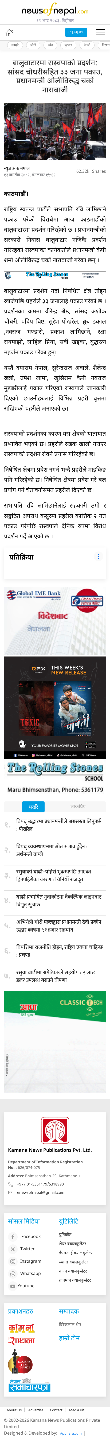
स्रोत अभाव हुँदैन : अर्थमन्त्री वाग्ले (52, 850)
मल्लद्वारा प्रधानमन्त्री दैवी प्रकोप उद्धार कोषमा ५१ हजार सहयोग (58, 926)
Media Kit (76, 1410)
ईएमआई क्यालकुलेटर (76, 1253)
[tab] (33, 807)
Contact (56, 1410)
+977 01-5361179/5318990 (40, 1184)
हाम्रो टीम (69, 1338)
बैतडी (87, 45)
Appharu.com (71, 1433)
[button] (100, 32)
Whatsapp (30, 1274)
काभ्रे (15, 45)
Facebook (31, 1237)
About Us (14, 1410)
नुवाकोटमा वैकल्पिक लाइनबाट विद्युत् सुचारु (58, 900)
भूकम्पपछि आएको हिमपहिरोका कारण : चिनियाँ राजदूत (53, 875)
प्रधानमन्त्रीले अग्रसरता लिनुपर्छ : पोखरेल (58, 825)
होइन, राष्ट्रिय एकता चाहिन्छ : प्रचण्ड (59, 951)
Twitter (27, 1249)
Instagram (30, 1262)
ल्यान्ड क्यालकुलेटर (73, 1262)
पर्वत (50, 45)
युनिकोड (65, 1235)
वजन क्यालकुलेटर (73, 1271)
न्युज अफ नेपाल (17, 169)
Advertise (35, 1410)
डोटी (33, 45)
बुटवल (68, 45)
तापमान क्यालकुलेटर (75, 1281)
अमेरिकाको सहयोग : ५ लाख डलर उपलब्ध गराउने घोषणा (56, 976)
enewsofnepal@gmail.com (40, 1192)
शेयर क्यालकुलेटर (72, 1244)
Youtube (26, 1286)
